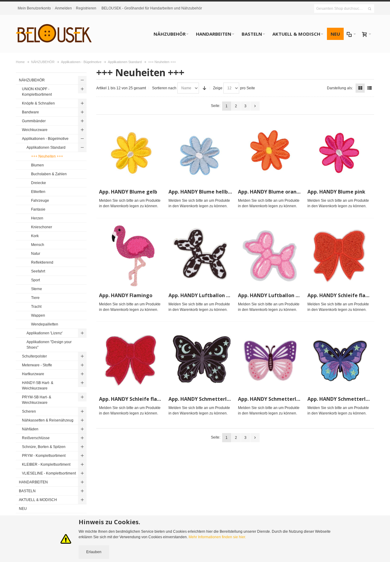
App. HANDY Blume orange (270, 191)
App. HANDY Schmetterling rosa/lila (282, 399)
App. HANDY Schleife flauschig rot (140, 399)
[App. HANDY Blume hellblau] (200, 152)
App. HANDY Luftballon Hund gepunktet (217, 295)
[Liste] (369, 88)
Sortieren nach (164, 88)
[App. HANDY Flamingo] (131, 256)
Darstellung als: (340, 88)
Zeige (217, 88)
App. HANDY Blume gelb (128, 191)
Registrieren (86, 8)
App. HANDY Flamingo (125, 295)
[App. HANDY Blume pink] (339, 152)
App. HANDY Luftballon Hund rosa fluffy (286, 295)
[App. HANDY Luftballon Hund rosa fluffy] (270, 256)
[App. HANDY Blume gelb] (131, 152)
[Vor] (255, 106)
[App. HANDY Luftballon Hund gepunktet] (200, 256)
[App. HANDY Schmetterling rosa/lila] (270, 359)
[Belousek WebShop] (54, 34)
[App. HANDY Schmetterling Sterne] (339, 359)
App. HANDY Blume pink (336, 191)
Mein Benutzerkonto (34, 8)
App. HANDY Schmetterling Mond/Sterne (218, 399)
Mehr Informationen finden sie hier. (217, 537)
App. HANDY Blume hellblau (202, 191)
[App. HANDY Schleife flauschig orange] (339, 256)
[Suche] (369, 9)
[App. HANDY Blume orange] (270, 152)
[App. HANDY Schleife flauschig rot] (131, 359)
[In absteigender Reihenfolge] (204, 88)
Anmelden (63, 8)
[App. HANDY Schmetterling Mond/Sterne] (200, 359)
